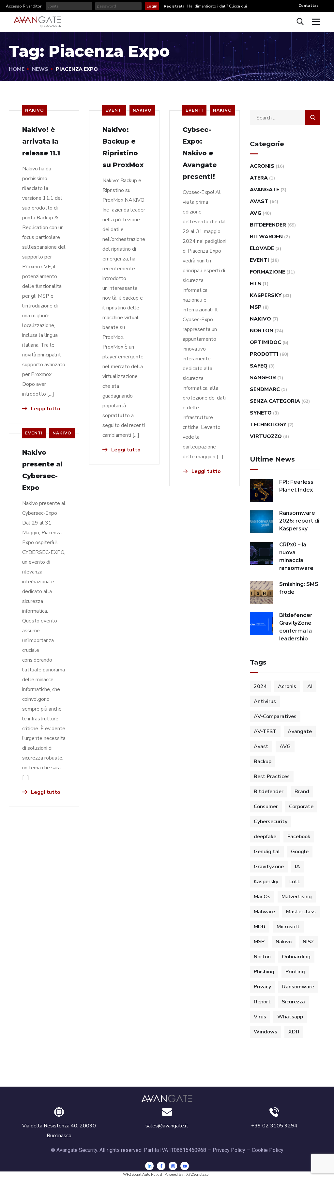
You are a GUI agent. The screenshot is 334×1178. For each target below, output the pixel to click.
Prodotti (264, 354)
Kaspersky (265, 295)
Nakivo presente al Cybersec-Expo (42, 470)
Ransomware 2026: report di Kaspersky (299, 521)
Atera (259, 177)
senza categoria (275, 401)
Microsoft (288, 926)
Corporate (301, 806)
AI (309, 686)
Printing (295, 971)
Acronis (262, 166)
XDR (293, 1031)
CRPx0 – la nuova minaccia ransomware (296, 556)
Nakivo (34, 110)
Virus (260, 1016)
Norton (261, 330)
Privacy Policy (229, 1150)
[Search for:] (285, 117)
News (40, 69)
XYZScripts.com (198, 1174)
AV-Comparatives (275, 716)
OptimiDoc (265, 342)
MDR (260, 926)
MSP (256, 307)
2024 (260, 686)
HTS (255, 283)
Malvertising (296, 896)
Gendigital (267, 851)
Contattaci (308, 5)
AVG (255, 213)
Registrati (174, 6)
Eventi (114, 110)
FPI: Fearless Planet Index (296, 486)
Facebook (298, 836)
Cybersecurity (270, 821)
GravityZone (269, 866)
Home (16, 69)
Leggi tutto (45, 408)
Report (262, 1001)
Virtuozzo (266, 436)
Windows (265, 1031)
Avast (259, 201)
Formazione (267, 271)
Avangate (264, 189)
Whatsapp (290, 1016)
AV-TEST (265, 731)
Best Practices (272, 776)
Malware (264, 911)
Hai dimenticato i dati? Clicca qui (216, 6)
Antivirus (265, 701)
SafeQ (258, 365)
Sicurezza (293, 1001)
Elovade (262, 248)
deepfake (265, 836)
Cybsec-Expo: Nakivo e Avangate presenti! (200, 153)
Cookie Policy (267, 1150)
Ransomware (298, 986)
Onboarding (296, 956)
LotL (294, 881)
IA (297, 866)
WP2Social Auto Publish (143, 1174)
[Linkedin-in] (149, 1166)
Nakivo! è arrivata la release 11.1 (41, 141)
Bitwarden (266, 236)
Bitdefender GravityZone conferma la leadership (295, 627)
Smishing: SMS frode (298, 588)
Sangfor (263, 377)
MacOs (262, 896)
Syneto (261, 412)
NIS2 (308, 941)
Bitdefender (268, 224)
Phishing (264, 971)
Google (300, 851)
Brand (302, 791)
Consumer (266, 806)
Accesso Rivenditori (24, 6)
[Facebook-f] (161, 1166)
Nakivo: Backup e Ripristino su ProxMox (123, 147)
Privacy (262, 986)
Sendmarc (265, 389)
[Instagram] (173, 1166)
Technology (268, 424)
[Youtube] (184, 1166)
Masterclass (301, 911)
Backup (262, 761)
